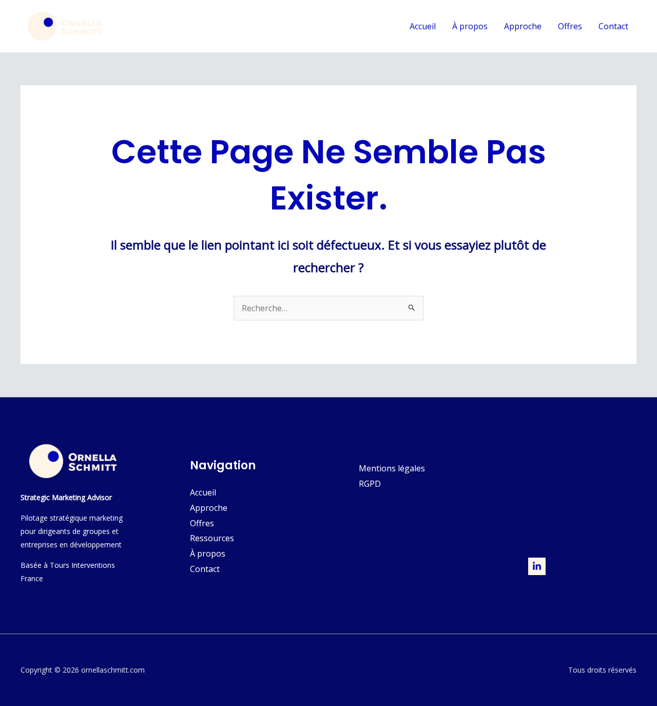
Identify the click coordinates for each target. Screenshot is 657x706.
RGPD (370, 483)
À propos (470, 26)
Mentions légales (392, 468)
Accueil (423, 26)
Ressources (212, 538)
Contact (613, 26)
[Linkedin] (537, 566)
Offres (570, 26)
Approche (523, 26)
